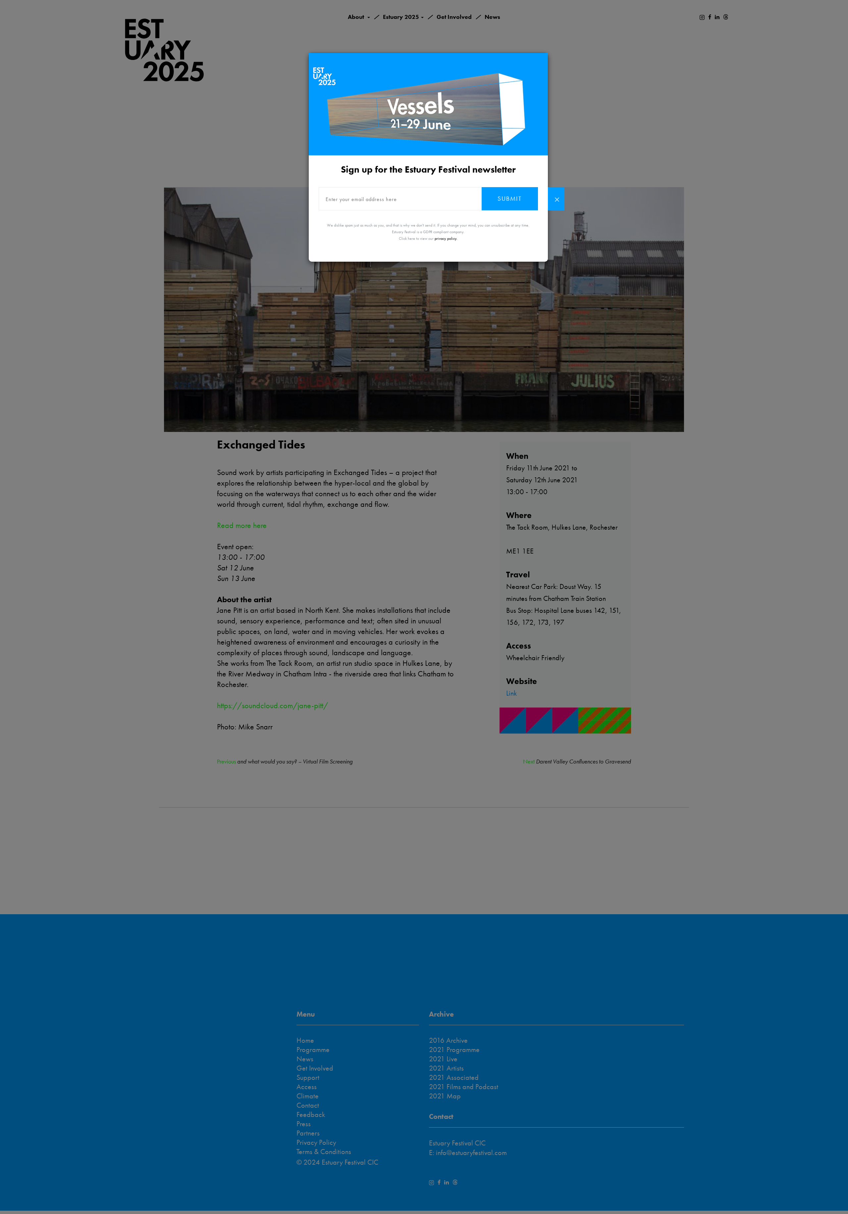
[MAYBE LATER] (556, 198)
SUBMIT (510, 198)
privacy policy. (446, 238)
